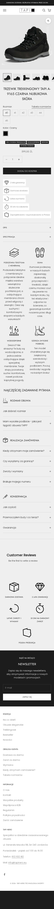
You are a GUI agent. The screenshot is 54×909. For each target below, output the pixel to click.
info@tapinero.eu (17, 862)
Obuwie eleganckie (13, 724)
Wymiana (8, 765)
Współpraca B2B (12, 805)
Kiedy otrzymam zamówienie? (19, 770)
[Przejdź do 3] (26, 77)
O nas (6, 790)
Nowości (7, 739)
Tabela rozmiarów (41, 106)
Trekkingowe (9, 729)
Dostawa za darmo (13, 755)
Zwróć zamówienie (13, 820)
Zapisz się (27, 697)
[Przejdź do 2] (17, 77)
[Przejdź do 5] (45, 77)
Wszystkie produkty (13, 800)
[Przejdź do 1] (7, 77)
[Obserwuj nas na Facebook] (4, 874)
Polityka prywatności (14, 815)
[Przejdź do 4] (36, 77)
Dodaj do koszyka (27, 171)
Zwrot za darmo (11, 760)
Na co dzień (9, 719)
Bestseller (8, 734)
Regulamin (8, 810)
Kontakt (7, 795)
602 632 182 (18, 856)
